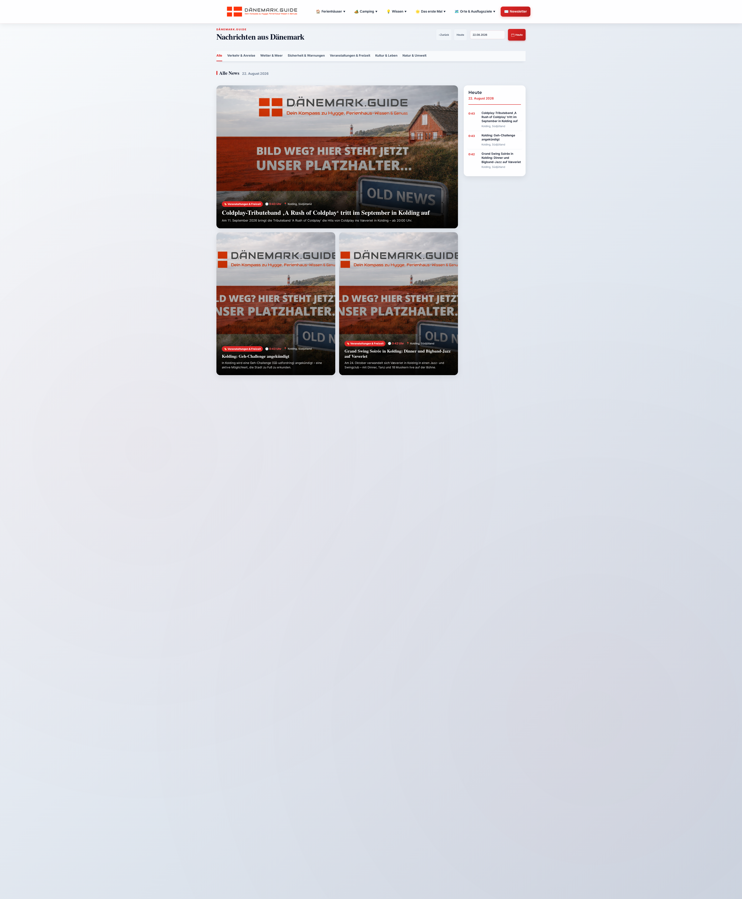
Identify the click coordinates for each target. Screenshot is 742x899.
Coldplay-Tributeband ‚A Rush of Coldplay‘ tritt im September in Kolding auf (326, 212)
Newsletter (515, 11)
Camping (365, 11)
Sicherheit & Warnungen (306, 55)
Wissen (396, 11)
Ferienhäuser (330, 11)
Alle (219, 55)
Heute (519, 34)
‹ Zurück (444, 34)
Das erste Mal (430, 11)
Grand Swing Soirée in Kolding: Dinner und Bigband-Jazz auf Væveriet (398, 353)
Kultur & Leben (386, 55)
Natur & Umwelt (414, 55)
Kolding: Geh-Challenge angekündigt (255, 356)
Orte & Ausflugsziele (474, 11)
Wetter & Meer (271, 55)
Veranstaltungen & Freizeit (350, 55)
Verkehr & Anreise (241, 55)
